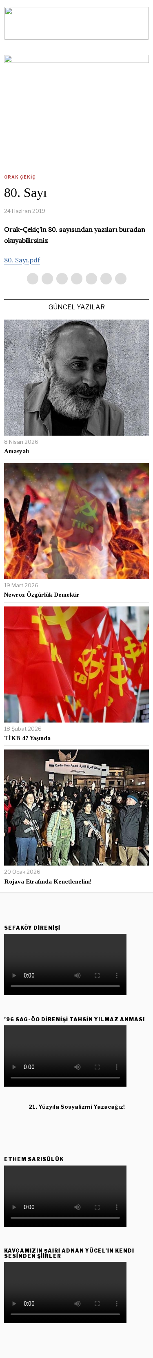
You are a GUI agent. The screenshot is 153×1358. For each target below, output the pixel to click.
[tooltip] (32, 278)
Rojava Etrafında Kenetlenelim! (47, 881)
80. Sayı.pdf (22, 260)
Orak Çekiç (20, 177)
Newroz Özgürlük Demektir (42, 594)
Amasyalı (16, 451)
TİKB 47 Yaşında (27, 738)
